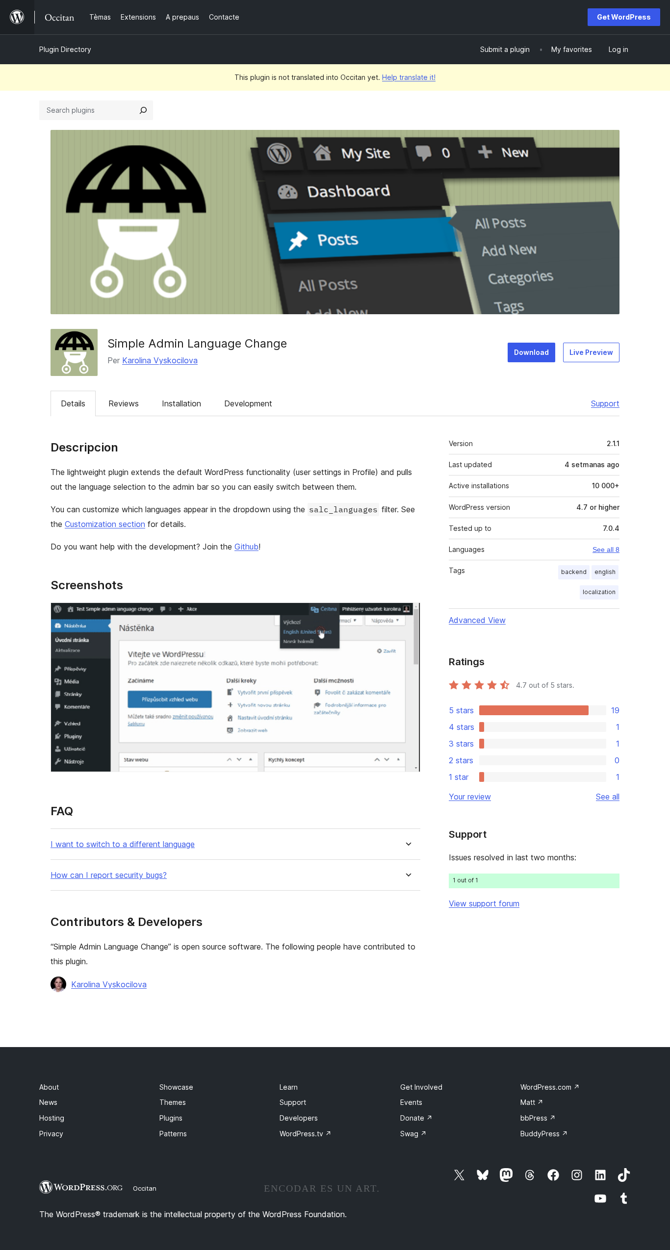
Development (248, 403)
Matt (531, 1102)
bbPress (538, 1118)
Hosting (51, 1118)
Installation (181, 403)
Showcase (176, 1087)
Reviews (123, 403)
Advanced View (477, 620)
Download (531, 352)
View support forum (484, 903)
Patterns (173, 1133)
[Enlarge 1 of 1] (407, 616)
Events (411, 1102)
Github (246, 546)
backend (574, 571)
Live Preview (591, 352)
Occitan (144, 1188)
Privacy (51, 1133)
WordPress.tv (306, 1133)
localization (599, 592)
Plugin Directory (65, 49)
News (48, 1102)
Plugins (170, 1118)
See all (607, 796)
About (49, 1087)
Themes (172, 1102)
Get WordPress (624, 17)
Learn (289, 1087)
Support (605, 403)
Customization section (105, 524)
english (605, 571)
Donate (416, 1118)
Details (73, 403)
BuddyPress (544, 1133)
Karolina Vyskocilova (160, 360)
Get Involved (421, 1087)
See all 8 (606, 549)
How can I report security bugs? (109, 875)
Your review (470, 796)
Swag (413, 1133)
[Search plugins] (143, 110)
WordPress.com (550, 1087)
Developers (299, 1118)
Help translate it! (409, 77)
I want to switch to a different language (123, 844)
